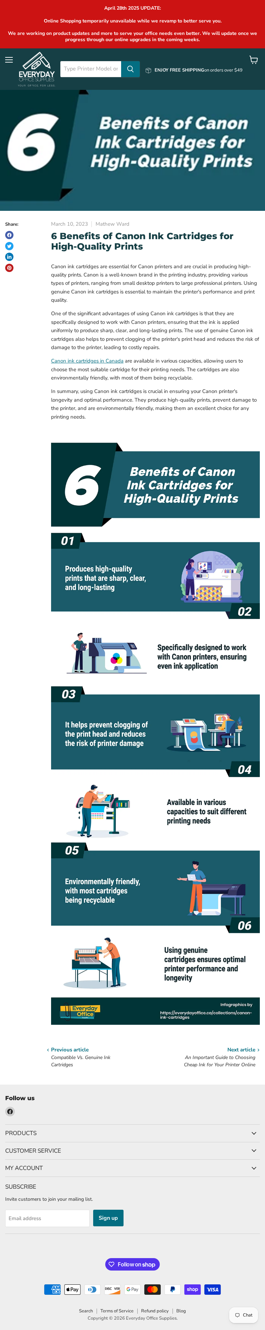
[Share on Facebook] (9, 235)
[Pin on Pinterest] (9, 268)
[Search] (130, 69)
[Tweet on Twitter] (9, 246)
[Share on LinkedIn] (9, 257)
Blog (181, 1311)
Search (86, 1311)
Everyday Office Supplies (151, 1318)
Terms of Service (117, 1311)
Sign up (108, 1218)
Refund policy (155, 1311)
